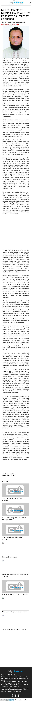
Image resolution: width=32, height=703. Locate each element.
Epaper (17, 0)
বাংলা (14, 0)
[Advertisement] (16, 233)
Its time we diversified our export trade (15, 594)
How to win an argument (10, 557)
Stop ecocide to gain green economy (14, 612)
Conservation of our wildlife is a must (14, 629)
